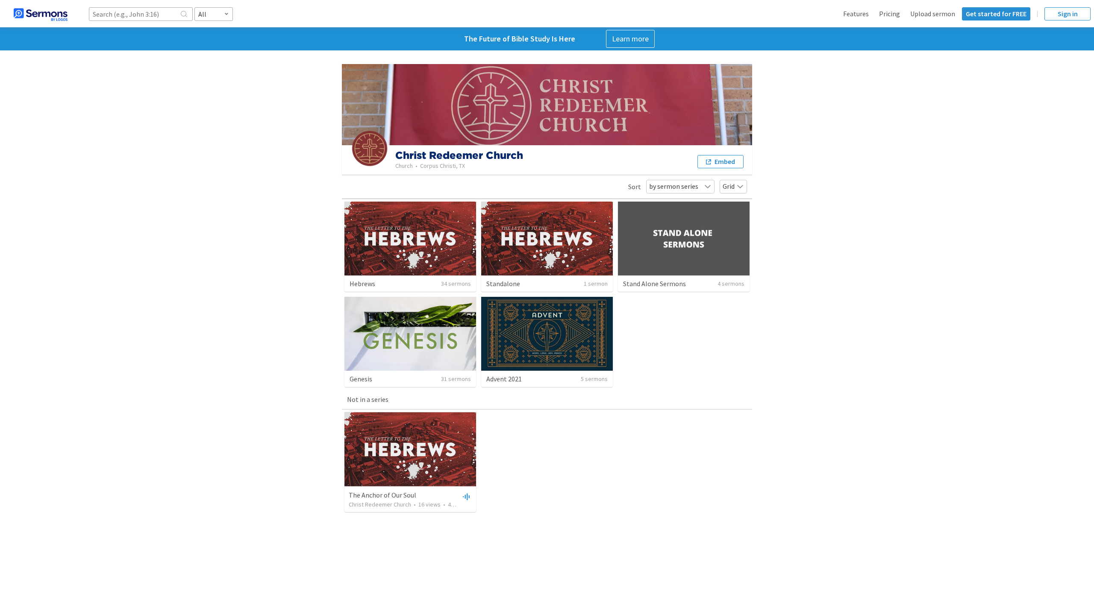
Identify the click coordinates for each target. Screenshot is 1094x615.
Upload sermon (932, 13)
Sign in (1068, 13)
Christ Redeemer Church (380, 504)
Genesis (361, 379)
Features (856, 13)
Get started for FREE (996, 13)
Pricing (889, 13)
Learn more (630, 39)
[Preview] (465, 496)
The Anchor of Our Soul (382, 495)
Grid (729, 186)
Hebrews (362, 283)
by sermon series (673, 186)
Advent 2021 (504, 379)
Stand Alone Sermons (654, 283)
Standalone (503, 283)
